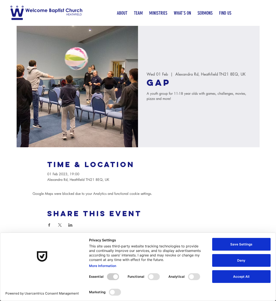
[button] (122, 13)
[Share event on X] (60, 225)
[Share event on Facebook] (49, 225)
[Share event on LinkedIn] (70, 225)
